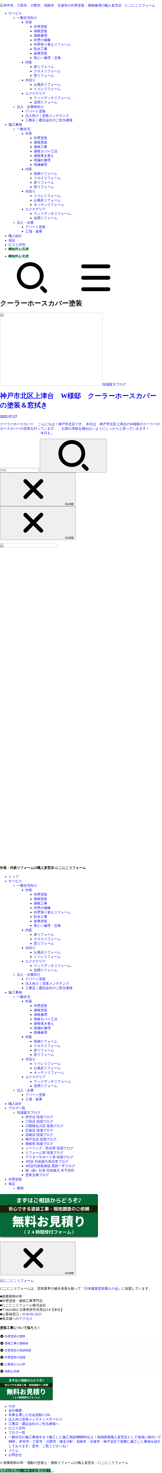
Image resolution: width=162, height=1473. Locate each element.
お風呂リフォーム (47, 84)
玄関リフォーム (45, 102)
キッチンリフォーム (49, 204)
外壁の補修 (42, 40)
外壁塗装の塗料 (15, 1336)
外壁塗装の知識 (15, 1357)
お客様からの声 (15, 1364)
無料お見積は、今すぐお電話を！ (25, 1470)
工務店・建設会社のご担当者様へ (33, 1424)
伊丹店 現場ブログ (39, 1117)
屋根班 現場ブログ (39, 1144)
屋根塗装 (40, 31)
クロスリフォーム (47, 71)
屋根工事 (40, 147)
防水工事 (40, 49)
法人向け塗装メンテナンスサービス (35, 1419)
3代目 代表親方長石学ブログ (46, 1161)
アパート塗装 (35, 111)
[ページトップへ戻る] (52, 1471)
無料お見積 (12, 1371)
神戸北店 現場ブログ (41, 1139)
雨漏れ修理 (42, 160)
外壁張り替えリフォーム (52, 44)
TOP (11, 1406)
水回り (30, 80)
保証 (11, 240)
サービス (15, 13)
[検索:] (20, 470)
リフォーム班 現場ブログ (44, 1152)
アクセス (25, 1318)
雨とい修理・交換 (47, 58)
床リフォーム (44, 66)
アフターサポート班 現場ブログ (49, 1157)
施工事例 (15, 124)
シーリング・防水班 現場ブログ (49, 1148)
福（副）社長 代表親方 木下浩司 (49, 1170)
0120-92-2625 (31, 1314)
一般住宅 (23, 129)
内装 (28, 62)
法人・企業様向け (30, 107)
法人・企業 (25, 222)
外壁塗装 (40, 26)
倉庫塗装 (40, 53)
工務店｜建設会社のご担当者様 (49, 120)
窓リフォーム (44, 75)
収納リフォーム (45, 173)
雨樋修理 (40, 164)
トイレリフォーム (47, 89)
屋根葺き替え (44, 155)
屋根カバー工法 (45, 151)
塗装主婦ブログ (37, 1175)
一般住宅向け (27, 18)
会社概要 (15, 1410)
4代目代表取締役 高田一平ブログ (50, 1166)
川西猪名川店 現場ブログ (44, 1126)
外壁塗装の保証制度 (18, 1350)
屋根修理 (40, 35)
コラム (13, 1450)
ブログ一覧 (16, 1108)
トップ (13, 876)
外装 (28, 22)
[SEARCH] (32, 292)
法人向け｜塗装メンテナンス (47, 115)
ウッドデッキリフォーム (52, 98)
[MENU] (95, 292)
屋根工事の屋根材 (16, 1343)
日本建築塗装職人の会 (101, 1288)
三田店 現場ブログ (39, 1121)
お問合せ (15, 1455)
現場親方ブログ (28, 1112)
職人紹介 (15, 236)
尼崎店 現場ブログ (39, 1135)
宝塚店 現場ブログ (39, 1130)
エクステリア (35, 93)
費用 (20, 1188)
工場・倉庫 (33, 231)
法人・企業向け (28, 974)
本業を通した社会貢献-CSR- (29, 1415)
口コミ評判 (16, 245)
